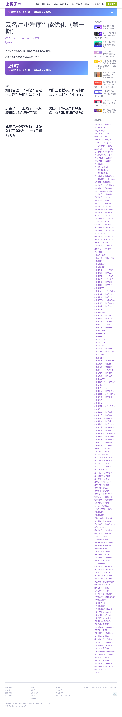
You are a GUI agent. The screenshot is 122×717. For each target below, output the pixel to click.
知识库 (33, 690)
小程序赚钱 (110, 433)
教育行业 (98, 533)
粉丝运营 (98, 591)
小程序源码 (99, 406)
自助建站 (109, 633)
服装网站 (98, 548)
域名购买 (104, 233)
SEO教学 (106, 137)
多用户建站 (108, 240)
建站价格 (104, 454)
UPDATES (99, 140)
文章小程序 (107, 533)
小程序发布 (98, 297)
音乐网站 (106, 660)
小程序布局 (109, 321)
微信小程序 (99, 500)
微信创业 (108, 497)
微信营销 (106, 503)
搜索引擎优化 (110, 524)
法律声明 (8, 695)
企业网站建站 (108, 176)
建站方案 (98, 470)
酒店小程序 (108, 654)
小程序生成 (110, 406)
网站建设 (99, 597)
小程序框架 (109, 391)
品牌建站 (109, 218)
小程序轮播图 (110, 436)
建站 (48, 4)
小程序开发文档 (100, 342)
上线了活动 (99, 149)
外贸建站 (109, 236)
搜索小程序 (98, 524)
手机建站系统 (99, 512)
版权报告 (98, 560)
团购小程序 (98, 125)
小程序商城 (109, 303)
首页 (37, 4)
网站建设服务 (99, 606)
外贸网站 (98, 240)
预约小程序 (98, 663)
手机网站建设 (99, 515)
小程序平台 (99, 324)
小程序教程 (99, 382)
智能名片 (98, 542)
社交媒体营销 (99, 579)
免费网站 (98, 188)
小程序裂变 (98, 427)
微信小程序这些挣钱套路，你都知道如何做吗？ (66, 110)
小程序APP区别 (100, 255)
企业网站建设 (99, 179)
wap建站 (107, 143)
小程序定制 (109, 315)
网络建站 (107, 621)
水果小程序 (107, 551)
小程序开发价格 (100, 330)
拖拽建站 (98, 521)
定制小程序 (98, 246)
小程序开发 (110, 327)
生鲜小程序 (98, 566)
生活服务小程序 (100, 563)
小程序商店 (98, 306)
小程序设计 (109, 430)
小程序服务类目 (100, 388)
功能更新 (98, 209)
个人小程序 (108, 152)
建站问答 (98, 494)
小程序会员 (109, 273)
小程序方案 (110, 382)
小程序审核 (98, 318)
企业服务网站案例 (101, 170)
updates (9, 42)
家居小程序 (98, 252)
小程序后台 (98, 303)
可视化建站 (107, 215)
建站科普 (107, 479)
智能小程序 (108, 542)
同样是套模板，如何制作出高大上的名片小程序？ (66, 92)
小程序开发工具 (100, 336)
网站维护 (98, 618)
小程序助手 (98, 294)
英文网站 (98, 639)
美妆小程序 (98, 633)
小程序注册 (109, 397)
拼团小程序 (107, 521)
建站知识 (98, 479)
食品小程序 (109, 663)
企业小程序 (109, 161)
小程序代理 (99, 261)
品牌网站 (98, 221)
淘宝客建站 (109, 554)
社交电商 (110, 579)
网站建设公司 (100, 600)
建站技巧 (98, 464)
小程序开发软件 (100, 345)
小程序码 (98, 418)
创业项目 (98, 203)
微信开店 (109, 500)
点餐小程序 (109, 557)
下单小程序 (109, 149)
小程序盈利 (109, 412)
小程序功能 (99, 291)
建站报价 (106, 464)
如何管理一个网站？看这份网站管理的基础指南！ (23, 92)
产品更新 (36, 38)
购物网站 (106, 648)
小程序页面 (98, 445)
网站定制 (34, 698)
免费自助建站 (108, 188)
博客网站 (98, 215)
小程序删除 (98, 285)
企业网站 (98, 176)
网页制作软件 (99, 627)
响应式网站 (109, 224)
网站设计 (98, 621)
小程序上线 (98, 258)
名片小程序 (99, 218)
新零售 (97, 536)
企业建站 (98, 164)
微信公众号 (98, 497)
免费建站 (111, 4)
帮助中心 (87, 4)
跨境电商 (98, 654)
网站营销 (107, 618)
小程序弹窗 (98, 352)
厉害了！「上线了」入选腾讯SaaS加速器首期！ (23, 110)
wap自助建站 (99, 146)
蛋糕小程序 (108, 645)
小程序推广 (99, 370)
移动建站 (107, 585)
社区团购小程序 (109, 582)
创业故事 (98, 200)
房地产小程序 (99, 509)
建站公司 (98, 458)
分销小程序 (98, 197)
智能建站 (98, 545)
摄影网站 (103, 527)
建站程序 (98, 482)
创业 (107, 197)
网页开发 (98, 630)
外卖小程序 (98, 236)
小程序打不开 (99, 361)
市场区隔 (106, 451)
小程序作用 (99, 276)
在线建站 (109, 230)
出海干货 (108, 194)
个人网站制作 (99, 158)
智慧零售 (106, 539)
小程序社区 (98, 421)
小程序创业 (109, 282)
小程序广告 (109, 324)
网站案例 (98, 615)
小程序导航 (109, 318)
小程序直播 (109, 415)
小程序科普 (109, 421)
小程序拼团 (109, 364)
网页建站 (110, 627)
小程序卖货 (109, 294)
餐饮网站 (109, 666)
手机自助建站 (99, 518)
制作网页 (109, 206)
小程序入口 (109, 276)
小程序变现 (109, 297)
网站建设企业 (110, 597)
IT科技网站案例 (100, 131)
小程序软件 (98, 439)
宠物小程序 (107, 249)
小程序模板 (110, 394)
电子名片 (98, 576)
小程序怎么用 (99, 354)
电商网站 (98, 573)
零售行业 (98, 660)
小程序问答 (109, 442)
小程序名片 (110, 300)
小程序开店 (98, 349)
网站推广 (98, 612)
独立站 (106, 560)
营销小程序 (98, 642)
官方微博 (59, 690)
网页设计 (107, 630)
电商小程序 (99, 569)
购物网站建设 (99, 651)
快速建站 (105, 506)
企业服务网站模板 (101, 173)
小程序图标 (109, 306)
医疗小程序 (98, 212)
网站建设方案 (99, 603)
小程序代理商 (99, 264)
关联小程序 (98, 194)
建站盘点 (107, 476)
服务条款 (8, 693)
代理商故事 (98, 161)
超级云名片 (64, 4)
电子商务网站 (109, 576)
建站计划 (98, 488)
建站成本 (108, 460)
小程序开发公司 (100, 333)
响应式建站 (98, 224)
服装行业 (106, 548)
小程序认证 (98, 430)
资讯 (43, 4)
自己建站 (98, 636)
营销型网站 (107, 639)
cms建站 (108, 140)
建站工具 (108, 458)
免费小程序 (99, 185)
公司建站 (110, 191)
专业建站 (98, 152)
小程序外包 (98, 309)
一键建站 (109, 146)
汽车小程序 (98, 554)
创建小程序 (107, 203)
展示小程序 (109, 445)
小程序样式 (98, 391)
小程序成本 (99, 358)
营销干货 (109, 642)
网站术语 (107, 612)
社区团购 (98, 582)
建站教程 (107, 467)
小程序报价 (98, 364)
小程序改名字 (99, 379)
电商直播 (109, 569)
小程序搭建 (98, 376)
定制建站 (108, 246)
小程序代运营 (99, 267)
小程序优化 (98, 273)
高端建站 (106, 669)
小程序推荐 (109, 370)
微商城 (97, 506)
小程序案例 (99, 394)
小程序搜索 (109, 373)
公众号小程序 (100, 191)
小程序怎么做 (110, 352)
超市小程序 (110, 651)
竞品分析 (98, 588)
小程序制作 (110, 285)
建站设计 (106, 488)
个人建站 (98, 155)
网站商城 (110, 594)
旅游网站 (98, 539)
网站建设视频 (99, 609)
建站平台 (98, 460)
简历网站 (106, 588)
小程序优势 (109, 270)
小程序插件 (98, 373)
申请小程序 (109, 566)
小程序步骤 (98, 397)
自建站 (106, 636)
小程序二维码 (110, 258)
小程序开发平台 (100, 339)
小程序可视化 (99, 300)
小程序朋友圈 (99, 385)
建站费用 (98, 491)
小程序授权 (98, 367)
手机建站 (110, 509)
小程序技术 (110, 361)
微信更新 (98, 503)
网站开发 (110, 609)
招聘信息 (8, 690)
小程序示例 (107, 418)
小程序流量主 (99, 403)
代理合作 (79, 4)
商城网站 (109, 227)
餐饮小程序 (99, 666)
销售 (96, 657)
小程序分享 (109, 279)
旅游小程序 (106, 536)
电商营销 (107, 573)
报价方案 (110, 518)
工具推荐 (98, 451)
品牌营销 (107, 221)
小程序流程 (99, 400)
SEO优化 (98, 137)
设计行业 (98, 648)
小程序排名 (109, 367)
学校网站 (98, 243)
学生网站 (106, 243)
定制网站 (98, 249)
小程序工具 (99, 321)
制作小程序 (99, 206)
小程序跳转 (98, 436)
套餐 (72, 4)
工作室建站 (107, 448)
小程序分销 (98, 282)
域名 (97, 233)
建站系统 (107, 482)
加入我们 (96, 4)
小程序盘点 (98, 415)
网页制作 (107, 624)
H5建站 (108, 125)
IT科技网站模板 (100, 134)
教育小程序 (98, 530)
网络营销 (98, 624)
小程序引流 (109, 349)
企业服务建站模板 (101, 167)
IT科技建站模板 (100, 127)
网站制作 (107, 591)
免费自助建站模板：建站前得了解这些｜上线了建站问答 (23, 130)
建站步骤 (108, 473)
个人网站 (108, 155)
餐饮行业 (98, 669)
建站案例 (106, 470)
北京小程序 (108, 209)
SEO (109, 134)
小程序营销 (109, 424)
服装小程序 (107, 545)
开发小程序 (107, 494)
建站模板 (98, 473)
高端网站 (98, 672)
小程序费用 (99, 433)
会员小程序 (110, 179)
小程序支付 (109, 376)
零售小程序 (104, 657)
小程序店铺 (98, 327)
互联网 (109, 158)
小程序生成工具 (100, 409)
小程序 (55, 4)
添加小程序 (98, 557)
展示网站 (98, 448)
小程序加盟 (110, 291)
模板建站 (98, 551)
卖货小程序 (109, 212)
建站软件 (106, 491)
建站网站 (98, 485)
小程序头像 (98, 315)
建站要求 (106, 485)
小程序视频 (109, 427)
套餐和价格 (34, 693)
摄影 (96, 527)
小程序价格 (99, 270)
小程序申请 (98, 412)
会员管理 (98, 182)
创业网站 (106, 200)
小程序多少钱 (100, 312)
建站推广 (98, 467)
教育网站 (108, 530)
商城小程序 (99, 227)
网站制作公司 (99, 594)
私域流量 (98, 585)
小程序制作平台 (100, 288)
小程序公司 (99, 279)
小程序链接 (98, 442)
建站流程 (98, 476)
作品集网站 (107, 182)
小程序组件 (98, 424)
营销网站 (98, 645)
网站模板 (107, 615)
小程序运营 (109, 439)
